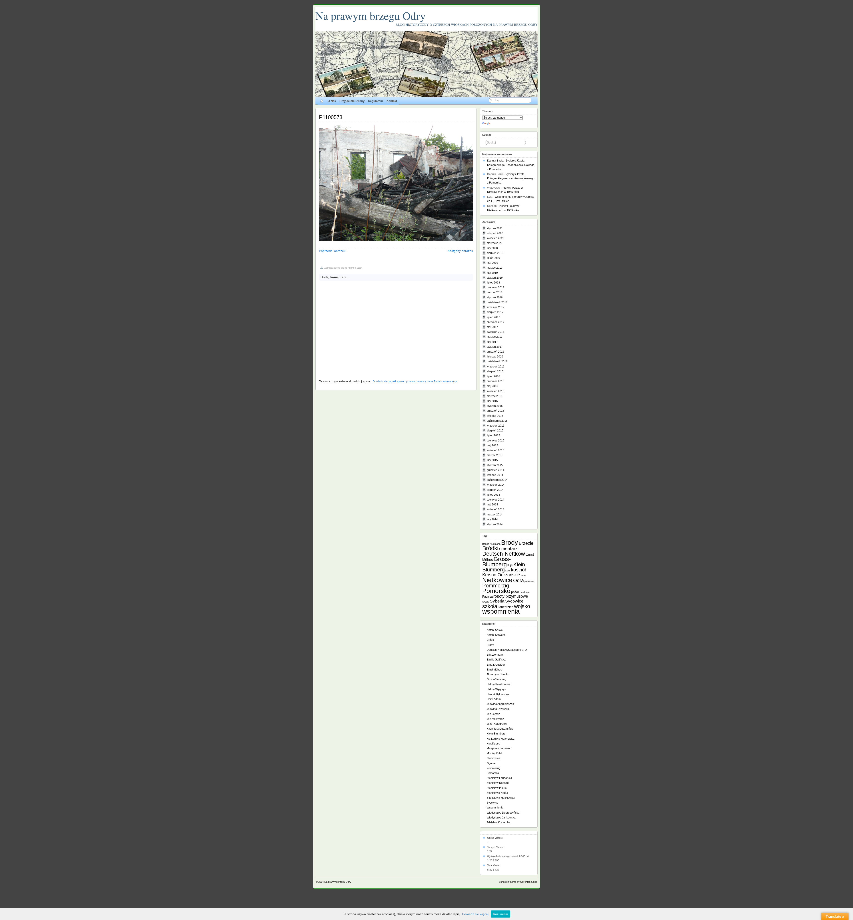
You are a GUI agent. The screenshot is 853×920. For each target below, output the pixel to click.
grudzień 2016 (495, 351)
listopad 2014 (495, 475)
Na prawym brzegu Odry (370, 15)
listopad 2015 (495, 415)
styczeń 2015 (495, 465)
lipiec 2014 (493, 494)
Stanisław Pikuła (497, 788)
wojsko (522, 606)
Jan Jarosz (493, 714)
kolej (507, 570)
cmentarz (508, 548)
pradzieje (525, 592)
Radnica (487, 596)
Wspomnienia (495, 807)
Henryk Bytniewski (498, 694)
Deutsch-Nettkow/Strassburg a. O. (507, 649)
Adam (351, 267)
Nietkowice (497, 580)
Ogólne (491, 763)
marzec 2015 (494, 455)
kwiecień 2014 (495, 509)
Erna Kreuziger (496, 664)
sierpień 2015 (495, 430)
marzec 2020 (494, 243)
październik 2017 (497, 302)
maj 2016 (492, 386)
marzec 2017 (494, 336)
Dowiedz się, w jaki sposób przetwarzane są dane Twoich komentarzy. (415, 381)
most (523, 575)
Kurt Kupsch (494, 743)
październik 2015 (497, 420)
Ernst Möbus (494, 669)
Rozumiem (500, 914)
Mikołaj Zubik (495, 753)
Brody (509, 542)
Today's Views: (495, 847)
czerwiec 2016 (495, 381)
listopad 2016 (495, 356)
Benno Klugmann (491, 544)
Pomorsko (496, 590)
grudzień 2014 (495, 470)
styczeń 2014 (495, 524)
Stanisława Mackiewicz (501, 797)
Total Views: (494, 865)
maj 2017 (492, 327)
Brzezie (526, 543)
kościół (518, 570)
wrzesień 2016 (495, 366)
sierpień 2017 (495, 312)
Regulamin (375, 101)
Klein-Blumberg (504, 567)
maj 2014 (492, 504)
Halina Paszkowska (498, 684)
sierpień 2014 (495, 489)
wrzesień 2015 (495, 425)
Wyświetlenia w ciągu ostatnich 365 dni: (508, 856)
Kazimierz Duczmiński (500, 728)
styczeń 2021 (495, 228)
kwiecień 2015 (495, 450)
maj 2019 (492, 262)
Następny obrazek (460, 251)
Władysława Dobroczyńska (503, 812)
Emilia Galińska (496, 659)
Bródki (490, 548)
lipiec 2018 (493, 282)
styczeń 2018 (495, 297)
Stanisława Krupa (497, 792)
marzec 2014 (494, 514)
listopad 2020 (495, 233)
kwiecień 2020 (495, 238)
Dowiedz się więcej (475, 914)
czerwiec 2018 (495, 287)
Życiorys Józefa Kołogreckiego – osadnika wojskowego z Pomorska (510, 165)
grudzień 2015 (495, 410)
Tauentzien (505, 607)
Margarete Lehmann (499, 748)
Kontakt (392, 101)
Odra (518, 580)
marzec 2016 (494, 396)
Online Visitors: (495, 837)
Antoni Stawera (496, 635)
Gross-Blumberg (496, 561)
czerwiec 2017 (495, 322)
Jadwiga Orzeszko (498, 708)
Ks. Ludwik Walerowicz (500, 738)
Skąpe (485, 601)
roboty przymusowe (510, 596)
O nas (332, 101)
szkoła (489, 606)
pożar (515, 592)
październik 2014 (497, 479)
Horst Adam (494, 699)
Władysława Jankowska (501, 817)
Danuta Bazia (495, 160)
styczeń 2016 (495, 405)
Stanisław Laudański (499, 778)
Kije (510, 565)
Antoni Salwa (495, 630)
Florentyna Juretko (498, 674)
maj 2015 (492, 445)
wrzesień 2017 (495, 307)
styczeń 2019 (495, 277)
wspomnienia (501, 611)
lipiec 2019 (493, 257)
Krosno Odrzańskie (501, 574)
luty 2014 (492, 519)
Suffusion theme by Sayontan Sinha (518, 881)
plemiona (529, 581)
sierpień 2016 (495, 371)
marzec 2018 (494, 292)
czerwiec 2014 (495, 499)
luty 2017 (492, 341)
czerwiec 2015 (495, 440)
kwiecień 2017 (495, 331)
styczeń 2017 (495, 346)
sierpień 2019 (495, 253)
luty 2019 (492, 272)
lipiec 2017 (493, 317)
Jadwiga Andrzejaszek (500, 704)
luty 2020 (492, 248)
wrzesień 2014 (495, 484)
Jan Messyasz (495, 718)
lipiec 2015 (493, 435)
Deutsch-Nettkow (503, 554)
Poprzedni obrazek (332, 251)
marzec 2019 (494, 267)
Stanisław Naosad (498, 782)
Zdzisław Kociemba (498, 822)
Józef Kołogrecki (497, 723)
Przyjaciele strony (352, 101)
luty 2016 (492, 401)
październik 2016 (497, 361)
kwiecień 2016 (495, 391)
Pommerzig (495, 586)
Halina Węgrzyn (496, 689)
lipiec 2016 (493, 376)
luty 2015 (492, 460)
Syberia (497, 601)
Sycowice (514, 601)
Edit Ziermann (495, 654)
